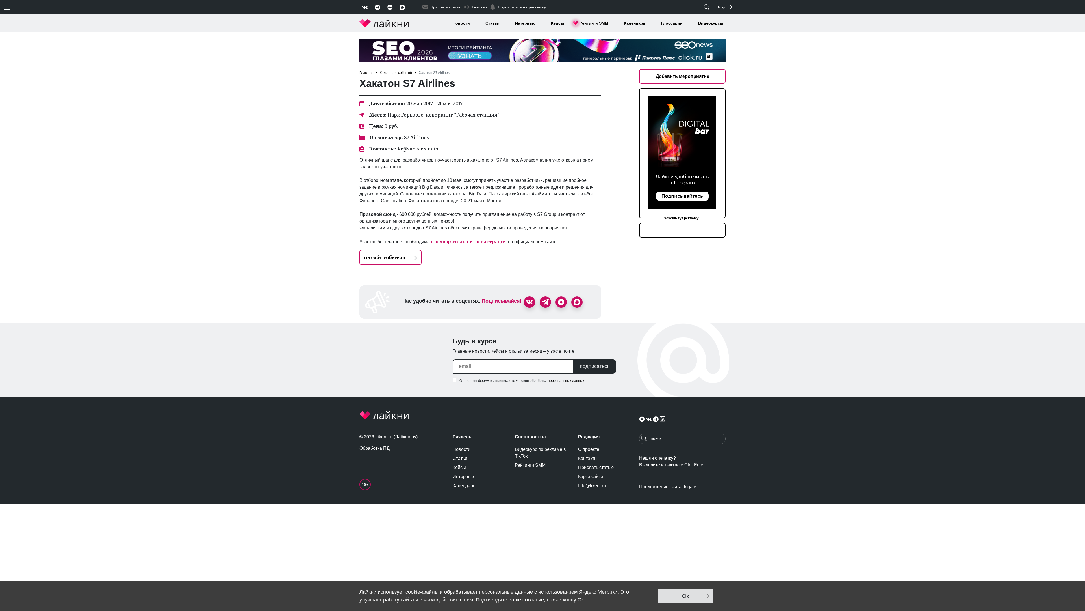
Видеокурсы (710, 23)
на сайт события (385, 257)
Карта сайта (590, 476)
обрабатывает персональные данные (488, 592)
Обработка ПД (374, 448)
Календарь (635, 23)
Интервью (525, 23)
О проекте (588, 449)
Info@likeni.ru (592, 485)
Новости (461, 23)
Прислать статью (596, 467)
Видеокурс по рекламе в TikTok (540, 453)
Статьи (492, 23)
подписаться (595, 366)
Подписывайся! (502, 301)
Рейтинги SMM (594, 23)
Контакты (588, 458)
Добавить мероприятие (682, 76)
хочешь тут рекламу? (682, 218)
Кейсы (557, 23)
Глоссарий (672, 23)
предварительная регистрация (469, 241)
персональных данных (566, 381)
